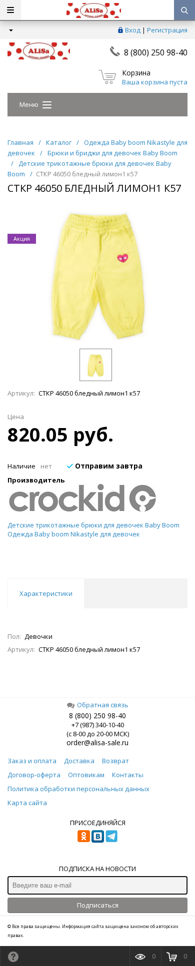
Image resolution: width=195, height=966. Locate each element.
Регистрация (167, 29)
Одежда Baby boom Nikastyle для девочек (74, 533)
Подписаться (97, 905)
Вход (132, 29)
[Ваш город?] (10, 29)
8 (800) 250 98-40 (156, 52)
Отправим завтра (107, 466)
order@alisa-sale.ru (97, 742)
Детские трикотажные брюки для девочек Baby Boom (94, 524)
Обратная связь (102, 704)
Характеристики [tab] (46, 593)
